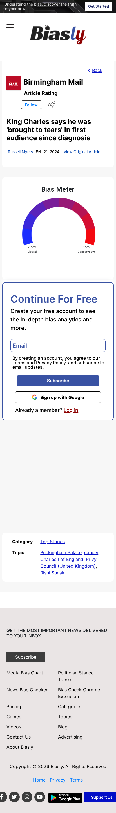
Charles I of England (61, 559)
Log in (71, 410)
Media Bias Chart (24, 673)
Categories (69, 706)
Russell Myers (20, 151)
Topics (65, 716)
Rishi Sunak (52, 573)
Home (39, 780)
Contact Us (18, 737)
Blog (63, 727)
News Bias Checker (27, 689)
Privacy (58, 780)
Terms (19, 362)
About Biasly (19, 747)
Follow (31, 104)
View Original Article (82, 151)
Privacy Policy (51, 362)
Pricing (13, 706)
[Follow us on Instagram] (27, 797)
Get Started (98, 6)
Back (97, 70)
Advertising (70, 737)
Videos (13, 727)
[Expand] (10, 27)
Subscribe (58, 380)
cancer (91, 552)
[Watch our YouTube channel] (39, 797)
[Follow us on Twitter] (14, 797)
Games (13, 716)
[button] (47, 27)
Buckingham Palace (61, 552)
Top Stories (52, 541)
